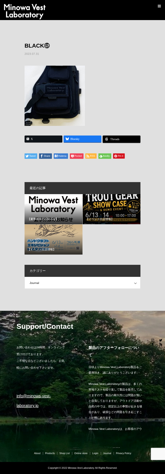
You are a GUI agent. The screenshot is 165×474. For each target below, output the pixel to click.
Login (95, 453)
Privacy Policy (123, 453)
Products (50, 453)
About (37, 453)
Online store (81, 453)
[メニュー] (159, 6)
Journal (34, 282)
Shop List (64, 453)
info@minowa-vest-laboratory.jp (33, 401)
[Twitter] (161, 340)
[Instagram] (153, 340)
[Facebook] (153, 344)
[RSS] (161, 344)
